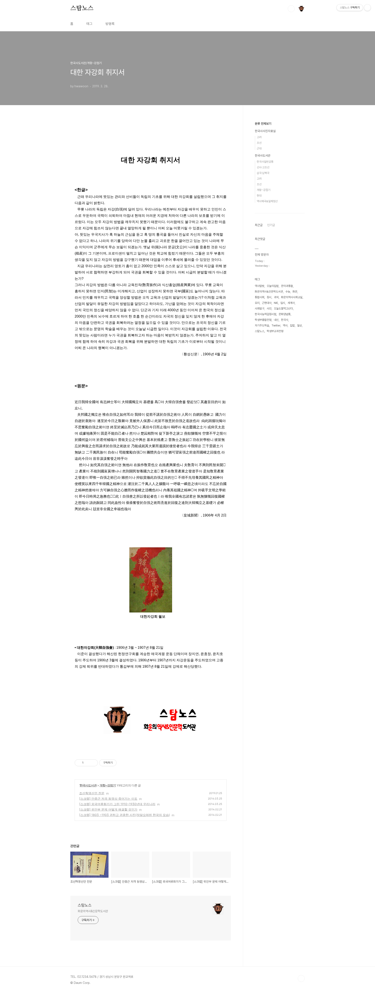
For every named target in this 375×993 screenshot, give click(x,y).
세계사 (291, 303)
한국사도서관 (88, 785)
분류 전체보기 (263, 123)
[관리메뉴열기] (367, 7)
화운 (295, 291)
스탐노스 (82, 8)
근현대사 (266, 303)
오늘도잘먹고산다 (283, 308)
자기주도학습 (262, 325)
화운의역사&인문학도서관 (93, 911)
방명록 (110, 24)
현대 (259, 195)
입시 (282, 303)
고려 (259, 137)
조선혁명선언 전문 (91, 793)
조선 (259, 142)
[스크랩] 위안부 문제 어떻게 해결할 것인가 (108, 809)
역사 (285, 325)
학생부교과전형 (275, 331)
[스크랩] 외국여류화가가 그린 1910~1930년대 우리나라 (117, 804)
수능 (287, 291)
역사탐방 (259, 286)
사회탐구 (259, 308)
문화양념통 (285, 314)
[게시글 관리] (93, 763)
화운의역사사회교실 (292, 297)
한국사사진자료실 (265, 131)
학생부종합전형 (263, 319)
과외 (276, 297)
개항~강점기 (108, 785)
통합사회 (259, 297)
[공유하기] (87, 763)
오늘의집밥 (273, 286)
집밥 (292, 325)
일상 (299, 325)
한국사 (284, 319)
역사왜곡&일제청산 (267, 201)
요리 (257, 303)
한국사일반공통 (265, 161)
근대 (259, 148)
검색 (291, 8)
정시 (269, 297)
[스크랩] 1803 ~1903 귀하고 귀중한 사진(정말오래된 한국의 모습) (124, 815)
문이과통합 (287, 286)
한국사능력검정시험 (265, 314)
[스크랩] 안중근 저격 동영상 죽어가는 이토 (108, 798)
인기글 (271, 225)
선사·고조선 (263, 167)
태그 (89, 24)
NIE (276, 303)
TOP (301, 978)
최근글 (259, 225)
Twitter (275, 325)
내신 (276, 319)
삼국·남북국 (263, 173)
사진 (269, 308)
